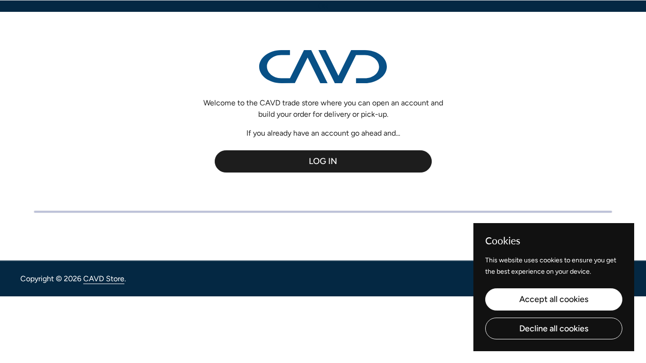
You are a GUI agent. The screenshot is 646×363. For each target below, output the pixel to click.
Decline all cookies (553, 328)
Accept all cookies (553, 299)
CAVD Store (103, 278)
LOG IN (323, 161)
